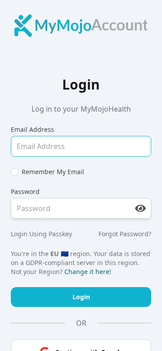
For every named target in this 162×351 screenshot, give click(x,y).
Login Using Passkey (41, 234)
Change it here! (87, 271)
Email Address (32, 129)
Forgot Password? (125, 234)
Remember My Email (53, 171)
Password (25, 191)
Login (81, 296)
